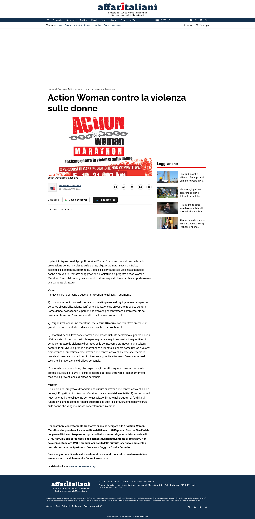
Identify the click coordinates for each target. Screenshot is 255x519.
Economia (57, 20)
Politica (83, 20)
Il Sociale (61, 89)
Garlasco (116, 25)
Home (51, 89)
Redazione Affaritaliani (70, 185)
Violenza (66, 209)
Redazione (77, 506)
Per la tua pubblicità (93, 506)
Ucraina (97, 25)
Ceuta (106, 25)
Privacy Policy (112, 516)
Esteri (94, 20)
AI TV (132, 20)
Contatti (50, 506)
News (103, 20)
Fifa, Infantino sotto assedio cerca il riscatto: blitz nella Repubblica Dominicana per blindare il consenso (192, 208)
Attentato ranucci (82, 25)
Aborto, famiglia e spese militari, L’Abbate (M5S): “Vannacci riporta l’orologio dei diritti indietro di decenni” (192, 224)
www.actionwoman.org (81, 466)
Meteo (189, 25)
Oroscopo (204, 25)
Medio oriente (65, 25)
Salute (113, 20)
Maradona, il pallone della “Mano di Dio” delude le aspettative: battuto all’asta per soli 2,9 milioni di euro (191, 193)
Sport (123, 20)
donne (53, 209)
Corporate (71, 20)
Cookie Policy (125, 516)
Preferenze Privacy (140, 516)
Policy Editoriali (63, 506)
